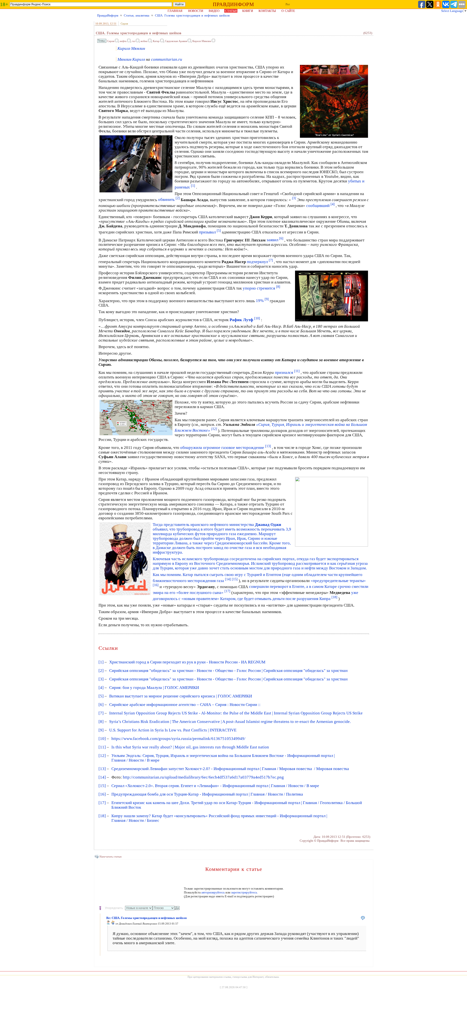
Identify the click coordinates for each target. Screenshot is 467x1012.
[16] (102, 794)
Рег (288, 4)
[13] (102, 768)
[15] (102, 785)
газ (133, 41)
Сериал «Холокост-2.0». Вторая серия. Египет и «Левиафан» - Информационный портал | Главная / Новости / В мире (215, 785)
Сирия (124, 23)
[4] (101, 687)
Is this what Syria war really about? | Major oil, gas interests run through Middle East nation (190, 747)
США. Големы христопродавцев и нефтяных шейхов (192, 15)
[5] (101, 696)
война (144, 41)
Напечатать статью (110, 856)
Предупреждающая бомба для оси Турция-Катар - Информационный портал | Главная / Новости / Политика (207, 794)
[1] (101, 662)
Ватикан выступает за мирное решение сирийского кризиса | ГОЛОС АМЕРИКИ (180, 696)
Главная (175, 11)
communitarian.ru (166, 59)
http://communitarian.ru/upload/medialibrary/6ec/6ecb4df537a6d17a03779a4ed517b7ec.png (203, 777)
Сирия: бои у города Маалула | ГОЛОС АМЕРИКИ (154, 687)
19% (262, 300)
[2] (101, 670)
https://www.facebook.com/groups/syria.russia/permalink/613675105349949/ (178, 738)
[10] (102, 738)
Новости (195, 11)
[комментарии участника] (113, 923)
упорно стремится (261, 288)
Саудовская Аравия (176, 41)
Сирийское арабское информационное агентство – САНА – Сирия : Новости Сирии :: (184, 704)
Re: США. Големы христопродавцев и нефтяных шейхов (146, 918)
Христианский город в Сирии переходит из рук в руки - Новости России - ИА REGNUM (187, 662)
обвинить (169, 199)
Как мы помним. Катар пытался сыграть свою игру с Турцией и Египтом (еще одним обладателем (240, 574)
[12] (102, 755)
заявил (275, 240)
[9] (101, 730)
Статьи (231, 11)
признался (287, 372)
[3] (101, 679)
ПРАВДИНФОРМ (233, 4)
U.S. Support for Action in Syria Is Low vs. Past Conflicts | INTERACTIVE (172, 730)
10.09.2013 (101, 23)
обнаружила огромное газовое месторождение (225, 447)
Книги (247, 11)
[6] (101, 704)
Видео (214, 11)
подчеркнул (260, 261)
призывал (210, 232)
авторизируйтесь (213, 892)
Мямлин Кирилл (131, 59)
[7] (101, 713)
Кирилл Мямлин (201, 41)
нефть (123, 41)
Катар (156, 41)
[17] (102, 802)
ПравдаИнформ (107, 15)
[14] (102, 777)
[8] (101, 721)
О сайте (288, 11)
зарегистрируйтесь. (244, 892)
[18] (102, 816)
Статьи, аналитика (136, 15)
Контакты (267, 11)
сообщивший (320, 205)
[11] (102, 747)
